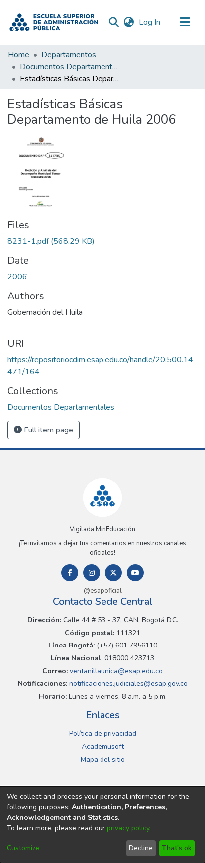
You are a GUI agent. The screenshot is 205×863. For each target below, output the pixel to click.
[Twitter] (113, 572)
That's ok (177, 848)
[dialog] (102, 824)
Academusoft (103, 746)
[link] (51, 241)
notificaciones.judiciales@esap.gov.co (127, 683)
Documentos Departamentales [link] (69, 66)
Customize (23, 848)
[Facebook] (69, 572)
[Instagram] (91, 572)
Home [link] (18, 54)
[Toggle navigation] (185, 22)
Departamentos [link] (68, 54)
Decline (141, 848)
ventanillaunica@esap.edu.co (115, 671)
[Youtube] (135, 572)
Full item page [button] (47, 430)
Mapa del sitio (103, 759)
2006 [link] (17, 276)
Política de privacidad (102, 733)
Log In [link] (150, 22)
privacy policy (128, 828)
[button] (53, 22)
